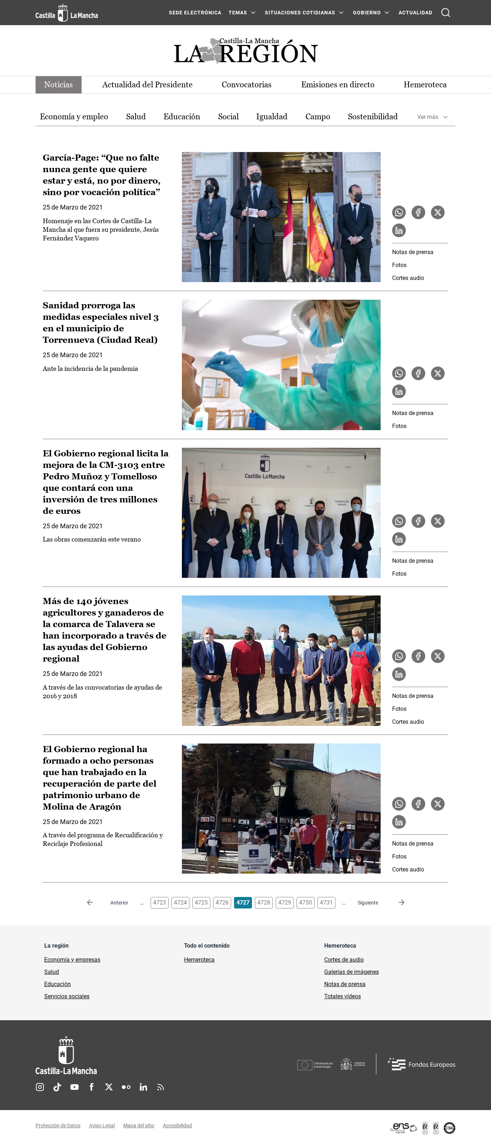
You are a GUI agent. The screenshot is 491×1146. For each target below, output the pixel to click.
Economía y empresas (72, 959)
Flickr (126, 1087)
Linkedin (143, 1087)
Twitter (109, 1087)
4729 (284, 902)
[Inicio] (133, 1055)
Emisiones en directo (338, 84)
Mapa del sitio (138, 1125)
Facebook (91, 1087)
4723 (159, 902)
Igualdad (272, 116)
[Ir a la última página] (396, 902)
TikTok (57, 1087)
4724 (180, 902)
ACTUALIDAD (415, 12)
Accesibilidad (177, 1125)
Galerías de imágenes (351, 971)
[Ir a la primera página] (96, 902)
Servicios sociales (67, 996)
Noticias (58, 84)
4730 (305, 902)
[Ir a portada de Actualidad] (245, 53)
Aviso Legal (102, 1125)
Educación (182, 116)
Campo (318, 116)
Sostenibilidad (373, 116)
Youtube (74, 1087)
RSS (160, 1087)
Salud (136, 116)
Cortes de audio (344, 959)
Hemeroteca (425, 84)
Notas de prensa (412, 252)
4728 (263, 902)
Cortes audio (408, 278)
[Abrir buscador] (445, 12)
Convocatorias (247, 84)
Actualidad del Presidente (147, 84)
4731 (326, 902)
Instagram (40, 1087)
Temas (238, 12)
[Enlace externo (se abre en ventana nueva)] (422, 1128)
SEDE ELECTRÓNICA (195, 12)
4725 (201, 902)
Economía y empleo (74, 116)
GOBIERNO (367, 12)
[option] (74, 117)
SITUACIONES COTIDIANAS (300, 12)
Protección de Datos (58, 1125)
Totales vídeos (342, 996)
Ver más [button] (427, 117)
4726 (222, 902)
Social (228, 116)
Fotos (399, 265)
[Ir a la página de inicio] (67, 12)
